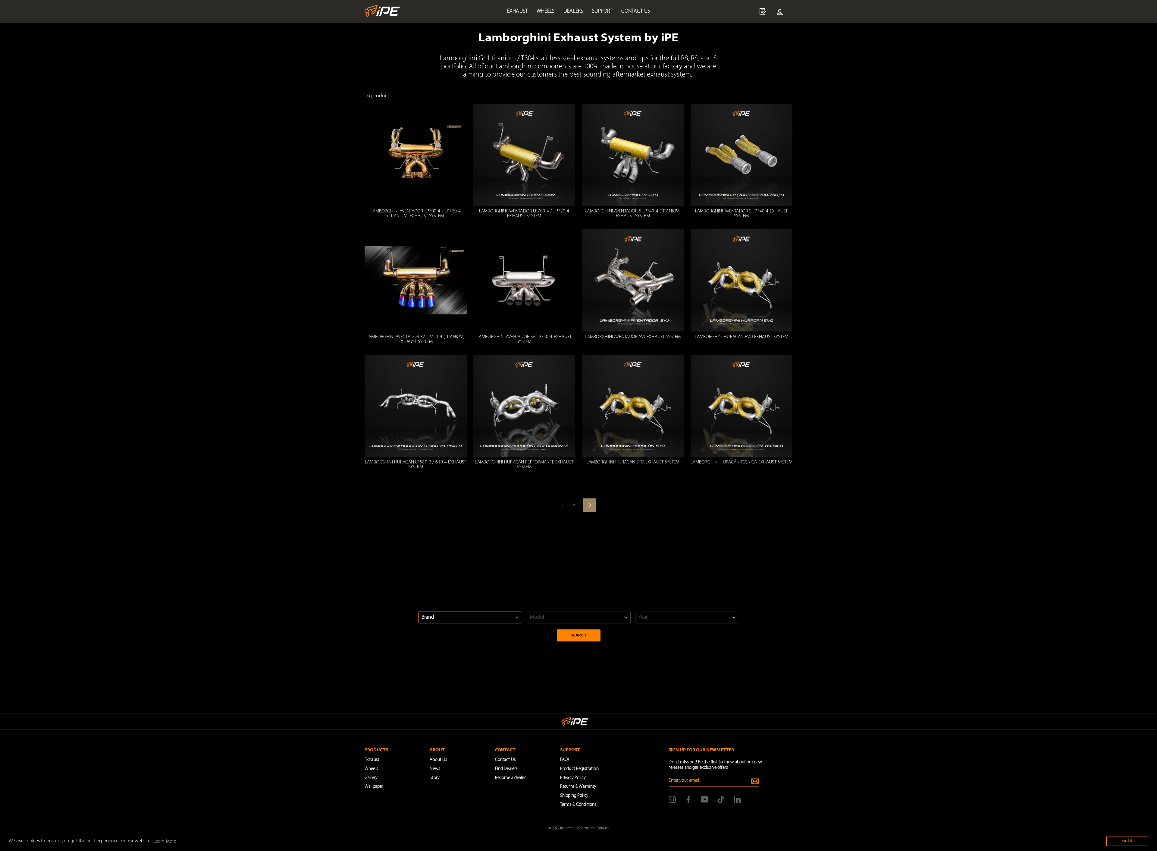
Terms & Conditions (578, 804)
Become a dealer (510, 778)
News (435, 769)
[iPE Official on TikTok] (721, 799)
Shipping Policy (574, 795)
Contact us (635, 11)
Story (435, 778)
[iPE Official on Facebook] (688, 799)
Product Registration (579, 769)
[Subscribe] (755, 781)
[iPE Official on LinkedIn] (737, 799)
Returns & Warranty (578, 786)
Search (579, 635)
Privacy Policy (573, 778)
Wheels (545, 11)
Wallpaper (374, 786)
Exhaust (517, 11)
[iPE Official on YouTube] (704, 799)
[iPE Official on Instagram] (672, 799)
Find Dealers (506, 769)
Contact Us (505, 760)
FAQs (565, 760)
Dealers (573, 11)
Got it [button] (1127, 841)
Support (602, 11)
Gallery (371, 778)
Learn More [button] (165, 841)
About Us (438, 760)
